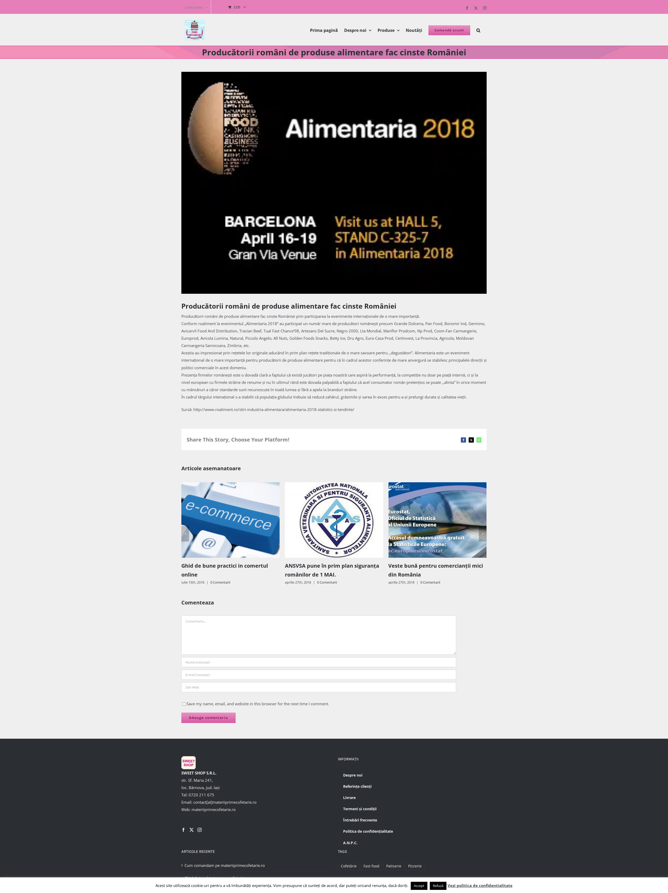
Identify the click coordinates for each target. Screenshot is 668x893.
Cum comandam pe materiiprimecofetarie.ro (224, 865)
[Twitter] (191, 830)
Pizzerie (415, 866)
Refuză (438, 885)
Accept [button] (419, 885)
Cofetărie (349, 866)
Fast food (371, 866)
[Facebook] (183, 830)
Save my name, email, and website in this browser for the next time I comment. (258, 703)
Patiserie (393, 866)
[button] (478, 29)
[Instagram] (200, 830)
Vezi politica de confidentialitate (480, 885)
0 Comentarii (223, 582)
